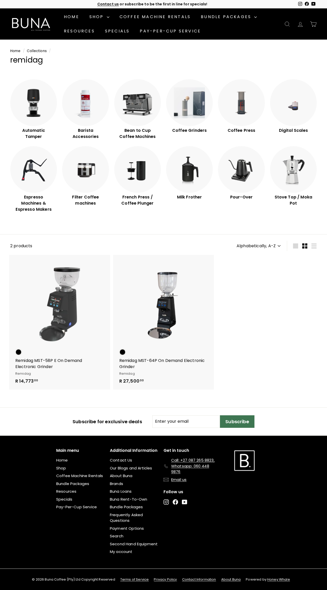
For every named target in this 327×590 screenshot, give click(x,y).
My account (121, 551)
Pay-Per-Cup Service (170, 31)
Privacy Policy (165, 579)
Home (71, 17)
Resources (79, 31)
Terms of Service (134, 579)
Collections (37, 51)
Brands (116, 483)
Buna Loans (121, 491)
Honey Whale (278, 579)
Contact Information (199, 579)
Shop (97, 17)
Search (116, 536)
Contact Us (121, 460)
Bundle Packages (227, 17)
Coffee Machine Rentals (155, 17)
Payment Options (127, 528)
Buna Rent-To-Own (128, 499)
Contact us (108, 4)
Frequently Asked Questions (126, 517)
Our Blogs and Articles (131, 468)
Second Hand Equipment (134, 544)
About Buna (121, 475)
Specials (117, 31)
